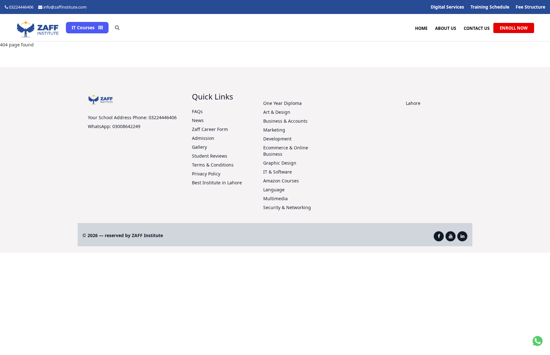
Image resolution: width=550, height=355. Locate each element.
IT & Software (277, 172)
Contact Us (477, 28)
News (198, 120)
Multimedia (275, 198)
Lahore (413, 103)
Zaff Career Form (210, 129)
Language (274, 190)
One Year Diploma (282, 103)
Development (277, 139)
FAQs (197, 111)
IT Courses (84, 27)
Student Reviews (209, 156)
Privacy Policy (206, 174)
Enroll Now (514, 28)
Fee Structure (530, 7)
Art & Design (276, 112)
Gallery (199, 147)
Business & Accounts (285, 121)
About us (445, 28)
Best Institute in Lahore (217, 183)
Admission (203, 138)
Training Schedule (489, 7)
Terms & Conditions (213, 165)
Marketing (274, 130)
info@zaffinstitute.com (65, 7)
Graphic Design (279, 163)
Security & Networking (287, 207)
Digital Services (447, 7)
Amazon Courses (281, 181)
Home (421, 28)
